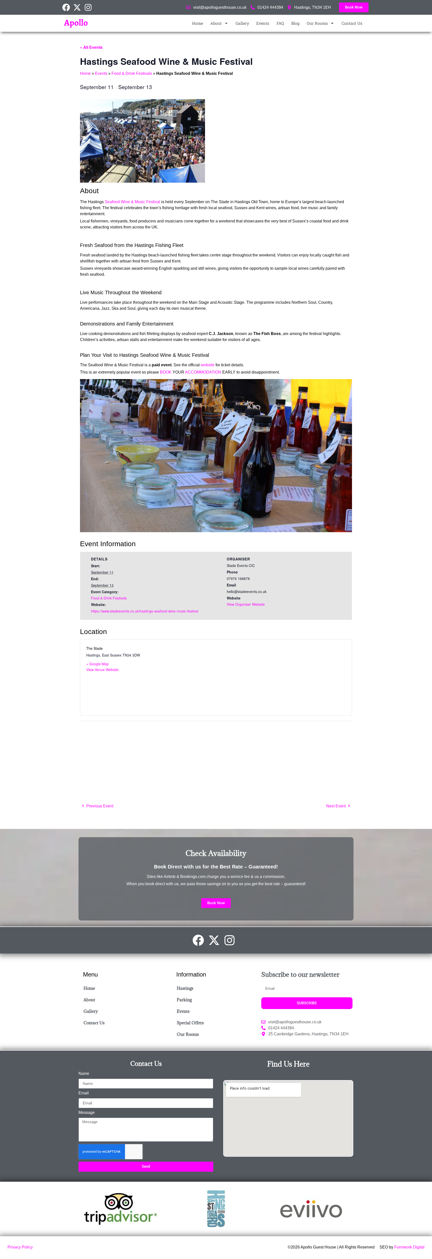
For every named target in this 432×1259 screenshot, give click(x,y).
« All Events (91, 47)
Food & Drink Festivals (132, 73)
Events (262, 23)
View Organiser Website (246, 604)
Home (197, 23)
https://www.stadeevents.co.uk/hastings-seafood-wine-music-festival (144, 610)
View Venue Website (102, 669)
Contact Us (352, 23)
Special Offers (190, 1023)
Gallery (242, 23)
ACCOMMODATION (203, 372)
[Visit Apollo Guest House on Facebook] (67, 7)
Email (83, 1093)
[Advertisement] (213, 761)
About (216, 23)
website (207, 365)
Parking (184, 1000)
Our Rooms (317, 23)
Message (86, 1113)
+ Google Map (97, 663)
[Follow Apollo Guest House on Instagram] (89, 7)
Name (83, 1074)
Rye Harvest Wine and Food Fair (338, 806)
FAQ (280, 23)
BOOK (166, 372)
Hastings (185, 988)
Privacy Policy (20, 1247)
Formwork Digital (409, 1247)
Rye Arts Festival (97, 806)
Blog (295, 23)
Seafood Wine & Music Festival (132, 202)
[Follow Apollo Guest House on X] (78, 7)
